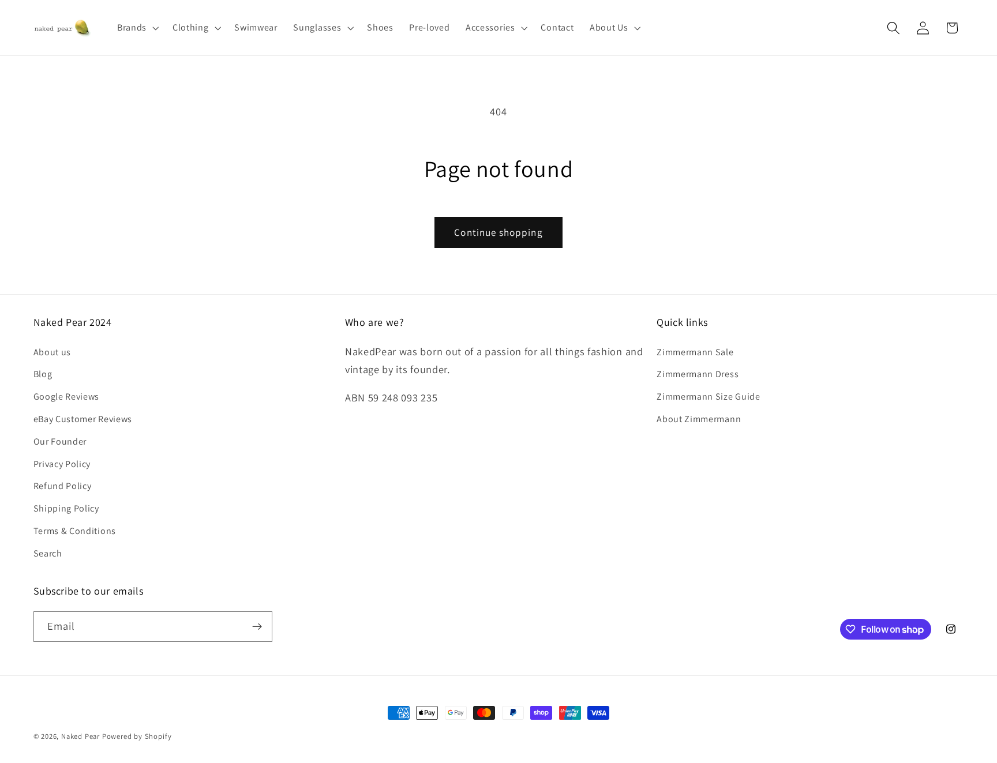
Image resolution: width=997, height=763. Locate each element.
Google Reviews (66, 396)
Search (47, 553)
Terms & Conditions (74, 531)
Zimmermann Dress (698, 374)
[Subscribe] (257, 626)
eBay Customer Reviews (83, 419)
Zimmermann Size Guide (708, 396)
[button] (136, 28)
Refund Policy (62, 486)
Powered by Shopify (137, 736)
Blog (43, 374)
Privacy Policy (62, 464)
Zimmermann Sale (695, 352)
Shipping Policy (66, 508)
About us (52, 352)
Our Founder (60, 441)
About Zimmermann (699, 419)
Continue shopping (498, 232)
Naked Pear (80, 736)
